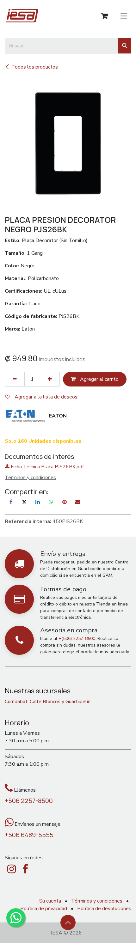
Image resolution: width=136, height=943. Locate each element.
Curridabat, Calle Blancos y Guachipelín (47, 701)
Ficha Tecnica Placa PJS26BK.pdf (46, 466)
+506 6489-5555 (29, 834)
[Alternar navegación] (123, 15)
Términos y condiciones (96, 900)
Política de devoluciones (104, 908)
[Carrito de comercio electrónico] (104, 16)
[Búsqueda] (124, 46)
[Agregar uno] (50, 379)
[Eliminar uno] (15, 379)
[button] (68, 922)
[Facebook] (11, 502)
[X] (24, 502)
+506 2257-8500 (29, 800)
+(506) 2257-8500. (77, 639)
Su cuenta (50, 900)
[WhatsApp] (51, 502)
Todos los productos (34, 67)
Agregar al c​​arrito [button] (99, 379)
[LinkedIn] (38, 502)
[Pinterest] (64, 502)
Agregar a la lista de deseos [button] (45, 396)
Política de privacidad (43, 908)
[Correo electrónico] (78, 502)
